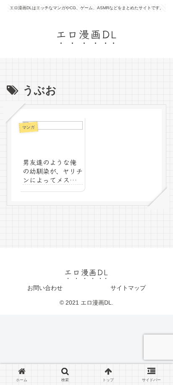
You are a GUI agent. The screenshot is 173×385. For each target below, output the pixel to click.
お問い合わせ (45, 287)
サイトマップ (128, 287)
